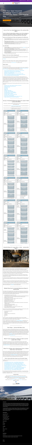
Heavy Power (6, 88)
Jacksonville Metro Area (20, 320)
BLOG (3, 422)
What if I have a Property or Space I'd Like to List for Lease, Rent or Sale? (13, 73)
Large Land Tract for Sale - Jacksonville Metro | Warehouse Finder (12, 369)
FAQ (3, 427)
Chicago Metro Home (5, 417)
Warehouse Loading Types (7, 90)
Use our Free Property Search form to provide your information (18, 376)
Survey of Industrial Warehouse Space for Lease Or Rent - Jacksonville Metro (14, 70)
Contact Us (20, 379)
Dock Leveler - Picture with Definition (9, 95)
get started (24, 47)
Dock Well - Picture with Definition (8, 91)
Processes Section (13, 62)
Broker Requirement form (14, 354)
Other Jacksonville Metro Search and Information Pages (11, 75)
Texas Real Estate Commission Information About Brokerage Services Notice (12, 435)
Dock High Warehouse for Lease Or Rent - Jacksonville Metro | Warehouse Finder (14, 364)
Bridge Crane (6, 89)
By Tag (4, 424)
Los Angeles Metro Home (6, 418)
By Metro (4, 423)
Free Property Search (6, 20)
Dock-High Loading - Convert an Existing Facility (10, 94)
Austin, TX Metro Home (6, 419)
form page (10, 333)
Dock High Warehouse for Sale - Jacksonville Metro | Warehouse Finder (13, 363)
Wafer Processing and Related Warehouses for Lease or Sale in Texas (13, 96)
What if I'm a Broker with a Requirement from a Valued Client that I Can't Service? (14, 74)
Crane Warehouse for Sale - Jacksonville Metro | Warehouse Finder (12, 366)
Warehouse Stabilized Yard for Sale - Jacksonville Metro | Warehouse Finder (14, 368)
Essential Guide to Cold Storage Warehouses (10, 86)
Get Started (12, 284)
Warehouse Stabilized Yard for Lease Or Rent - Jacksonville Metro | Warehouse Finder (15, 365)
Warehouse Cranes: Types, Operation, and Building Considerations (12, 85)
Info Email (13, 379)
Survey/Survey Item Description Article (16, 105)
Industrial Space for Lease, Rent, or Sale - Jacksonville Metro (12, 71)
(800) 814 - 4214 (16, 378)
